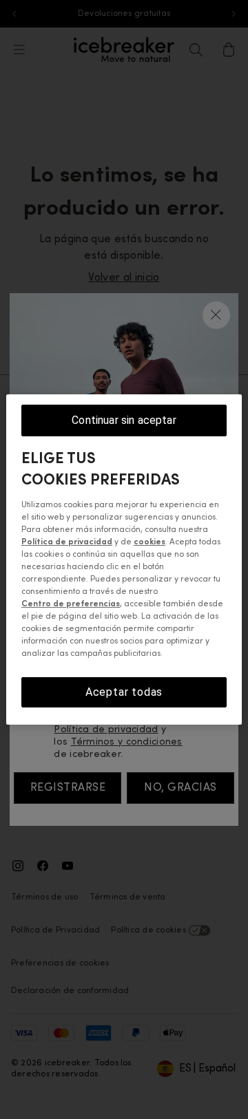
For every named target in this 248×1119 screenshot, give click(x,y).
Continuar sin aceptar (124, 420)
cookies (149, 542)
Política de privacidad (66, 542)
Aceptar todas (124, 692)
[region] (124, 559)
